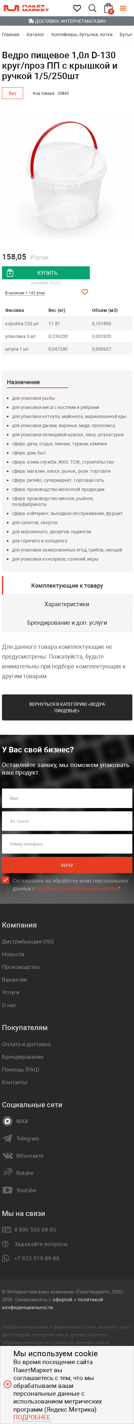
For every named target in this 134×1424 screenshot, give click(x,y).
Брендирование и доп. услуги (67, 622)
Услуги (11, 992)
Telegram (27, 1138)
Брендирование (23, 1056)
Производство (21, 966)
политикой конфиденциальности (76, 888)
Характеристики (67, 604)
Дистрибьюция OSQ (28, 941)
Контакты (14, 1082)
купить (47, 272)
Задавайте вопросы (41, 1244)
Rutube (25, 1173)
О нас (9, 1005)
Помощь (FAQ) (20, 1069)
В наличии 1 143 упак (25, 292)
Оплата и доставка (26, 1044)
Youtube (26, 1190)
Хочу (67, 865)
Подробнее (31, 1417)
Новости (13, 954)
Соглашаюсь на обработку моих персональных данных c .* (70, 884)
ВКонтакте (30, 1155)
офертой (62, 1299)
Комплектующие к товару (67, 585)
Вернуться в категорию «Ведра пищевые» (67, 707)
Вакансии (14, 979)
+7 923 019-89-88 (37, 1258)
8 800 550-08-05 (35, 1229)
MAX (22, 1121)
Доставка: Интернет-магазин (70, 21)
